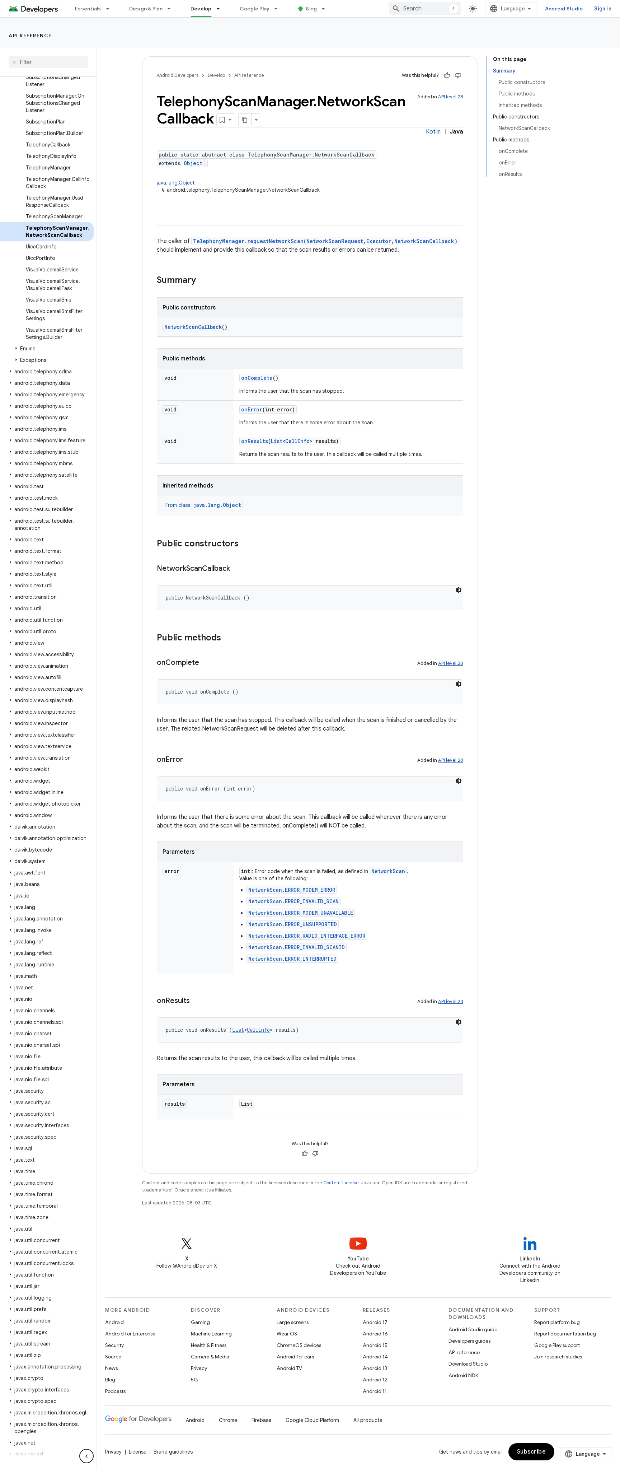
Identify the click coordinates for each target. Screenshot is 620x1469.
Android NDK (463, 1375)
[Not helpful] (457, 75)
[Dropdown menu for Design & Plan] (172, 8)
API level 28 (450, 97)
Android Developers (177, 75)
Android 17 (375, 1322)
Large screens (293, 1322)
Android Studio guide (472, 1329)
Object (193, 163)
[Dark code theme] (458, 590)
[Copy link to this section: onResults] (197, 1001)
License (137, 1452)
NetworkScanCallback (193, 326)
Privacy (199, 1368)
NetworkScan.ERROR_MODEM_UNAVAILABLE (300, 912)
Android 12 (375, 1379)
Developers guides (469, 1341)
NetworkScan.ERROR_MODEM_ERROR (291, 889)
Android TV (289, 1368)
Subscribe (531, 1451)
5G (194, 1379)
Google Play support (557, 1345)
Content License (341, 1183)
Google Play (255, 8)
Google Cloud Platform (312, 1420)
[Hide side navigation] (86, 1456)
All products (367, 1420)
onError (251, 409)
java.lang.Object (176, 182)
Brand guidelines (173, 1452)
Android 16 (375, 1333)
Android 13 (375, 1368)
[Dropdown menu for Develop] (221, 8)
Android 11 (375, 1391)
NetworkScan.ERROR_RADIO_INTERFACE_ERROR (306, 935)
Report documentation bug (565, 1333)
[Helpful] (447, 75)
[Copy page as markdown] (245, 120)
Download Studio (468, 1364)
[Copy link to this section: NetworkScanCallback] (237, 569)
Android (114, 1322)
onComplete (257, 377)
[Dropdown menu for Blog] (326, 8)
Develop (201, 8)
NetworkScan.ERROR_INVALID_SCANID (296, 947)
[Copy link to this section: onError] (190, 760)
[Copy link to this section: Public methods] (228, 638)
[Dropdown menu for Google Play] (279, 8)
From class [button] (203, 505)
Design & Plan (146, 8)
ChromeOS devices (299, 1345)
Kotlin (433, 131)
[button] (47, 348)
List (276, 441)
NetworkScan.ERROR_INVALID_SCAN (293, 901)
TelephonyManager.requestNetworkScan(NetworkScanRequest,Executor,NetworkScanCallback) (325, 241)
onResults (254, 441)
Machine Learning (211, 1333)
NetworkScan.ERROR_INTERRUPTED (292, 958)
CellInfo (297, 441)
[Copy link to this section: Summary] (203, 280)
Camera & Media (210, 1356)
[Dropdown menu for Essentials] (111, 8)
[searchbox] (48, 62)
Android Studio (564, 8)
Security (114, 1345)
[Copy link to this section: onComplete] (206, 663)
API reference (30, 35)
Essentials (88, 8)
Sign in (602, 8)
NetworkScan (388, 871)
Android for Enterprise (130, 1333)
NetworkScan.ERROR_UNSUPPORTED (292, 924)
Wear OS (287, 1333)
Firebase (261, 1420)
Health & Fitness (208, 1345)
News (111, 1368)
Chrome (228, 1420)
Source (113, 1356)
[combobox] (425, 8)
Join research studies (558, 1356)
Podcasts (115, 1391)
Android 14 (375, 1356)
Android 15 (375, 1345)
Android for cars (295, 1356)
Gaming (200, 1322)
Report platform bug (557, 1322)
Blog (311, 8)
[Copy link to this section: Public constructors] (246, 544)
